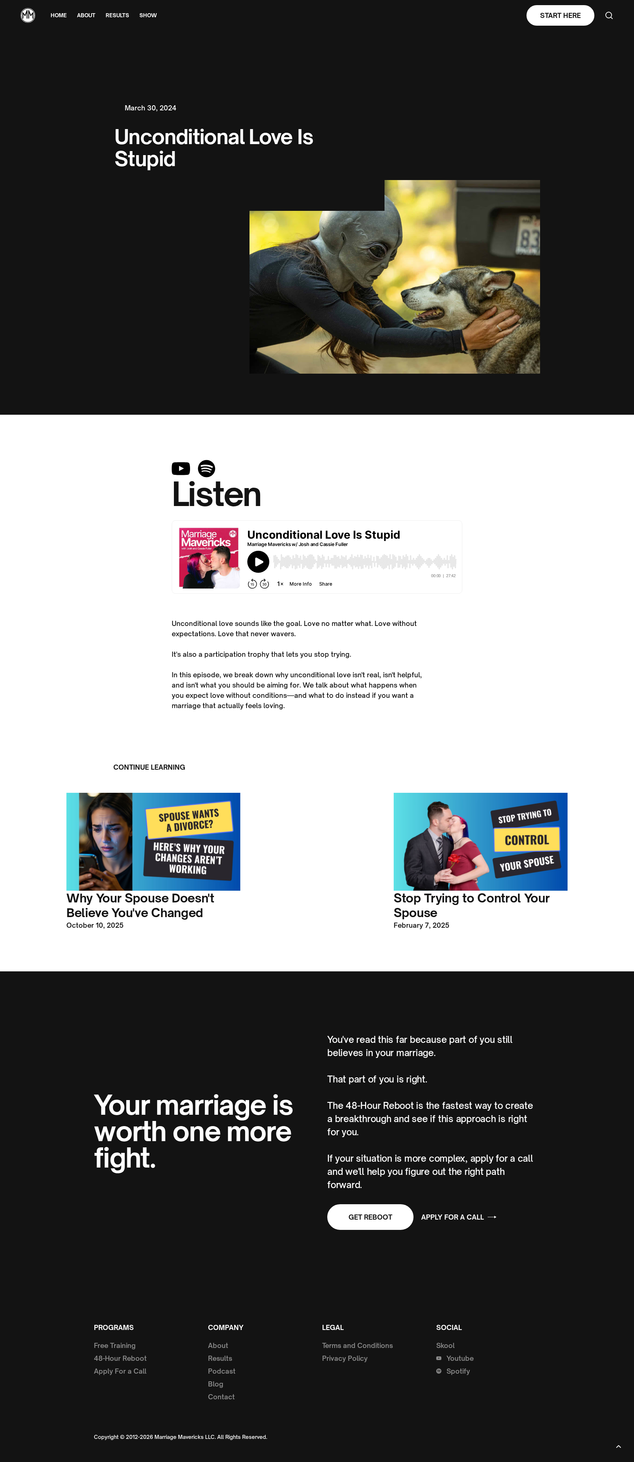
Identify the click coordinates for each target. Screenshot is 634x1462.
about (86, 15)
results (117, 15)
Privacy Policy (345, 1358)
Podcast (222, 1371)
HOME (59, 15)
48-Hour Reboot (120, 1358)
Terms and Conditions (357, 1345)
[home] (28, 15)
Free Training (115, 1345)
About (218, 1345)
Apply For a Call (120, 1371)
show (148, 15)
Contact (221, 1397)
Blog (215, 1384)
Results (220, 1358)
